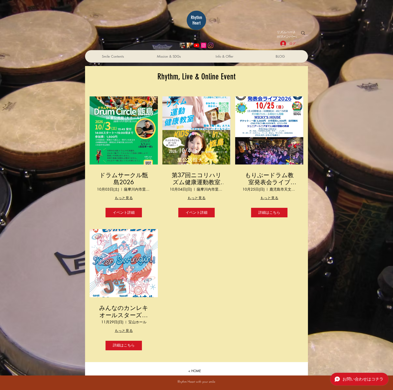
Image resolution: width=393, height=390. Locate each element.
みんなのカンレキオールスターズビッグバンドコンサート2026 (123, 311)
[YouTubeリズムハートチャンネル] (196, 45)
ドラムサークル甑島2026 (123, 179)
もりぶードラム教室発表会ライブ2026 (269, 179)
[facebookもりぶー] (189, 45)
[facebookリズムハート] (182, 45)
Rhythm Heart (196, 20)
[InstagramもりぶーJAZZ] (203, 45)
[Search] (303, 33)
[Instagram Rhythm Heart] (210, 45)
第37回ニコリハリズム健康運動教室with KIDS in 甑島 (197, 179)
